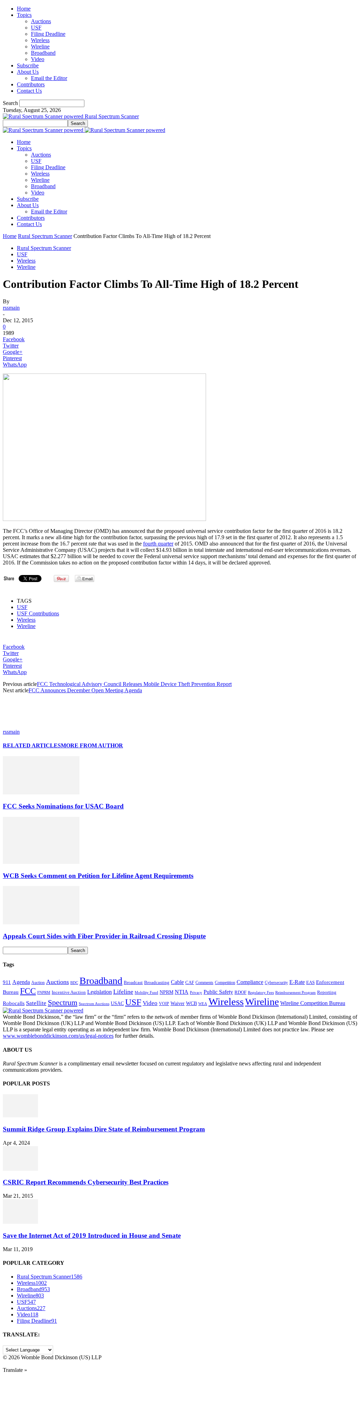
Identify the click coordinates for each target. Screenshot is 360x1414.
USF (36, 28)
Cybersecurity (276, 982)
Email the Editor (49, 78)
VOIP (164, 1003)
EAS (310, 982)
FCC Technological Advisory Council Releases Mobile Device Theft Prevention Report (134, 684)
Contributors (31, 84)
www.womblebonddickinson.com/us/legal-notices (58, 1036)
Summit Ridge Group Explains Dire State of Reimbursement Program (104, 1129)
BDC (74, 982)
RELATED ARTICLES (32, 745)
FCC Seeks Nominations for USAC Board (63, 806)
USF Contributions (38, 613)
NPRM (166, 992)
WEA (202, 1004)
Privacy (196, 992)
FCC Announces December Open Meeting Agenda (85, 690)
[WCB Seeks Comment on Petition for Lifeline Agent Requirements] (41, 862)
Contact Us (29, 91)
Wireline (40, 46)
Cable (177, 982)
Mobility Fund (146, 992)
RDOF (240, 992)
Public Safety (218, 992)
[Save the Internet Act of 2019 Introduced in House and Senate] (20, 1222)
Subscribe (28, 65)
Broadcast (133, 982)
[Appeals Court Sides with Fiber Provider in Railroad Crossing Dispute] (41, 922)
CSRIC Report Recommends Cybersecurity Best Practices (85, 1182)
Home (24, 9)
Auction (38, 982)
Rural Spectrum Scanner (45, 236)
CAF (189, 982)
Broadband (43, 53)
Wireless (40, 40)
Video (37, 59)
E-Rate (297, 982)
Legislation (99, 992)
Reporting (326, 992)
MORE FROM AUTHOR (92, 745)
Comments (204, 982)
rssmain (11, 308)
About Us (28, 72)
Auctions (41, 21)
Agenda (21, 982)
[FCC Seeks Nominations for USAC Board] (41, 792)
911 (7, 982)
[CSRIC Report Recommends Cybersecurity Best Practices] (20, 1169)
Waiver (178, 1003)
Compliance (250, 982)
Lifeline (123, 991)
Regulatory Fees (261, 992)
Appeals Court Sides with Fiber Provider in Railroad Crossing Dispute (104, 936)
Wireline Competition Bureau (312, 1003)
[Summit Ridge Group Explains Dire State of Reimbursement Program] (20, 1115)
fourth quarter (158, 544)
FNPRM (43, 993)
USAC (117, 1003)
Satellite (36, 1003)
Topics (24, 15)
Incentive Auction (69, 992)
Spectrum (62, 1002)
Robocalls (14, 1003)
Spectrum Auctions (94, 1004)
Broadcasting (156, 982)
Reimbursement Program (295, 992)
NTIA (181, 992)
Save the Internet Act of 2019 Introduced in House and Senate (92, 1235)
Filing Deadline (48, 34)
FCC (28, 991)
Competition (225, 982)
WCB (191, 1003)
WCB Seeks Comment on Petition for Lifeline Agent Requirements (98, 875)
